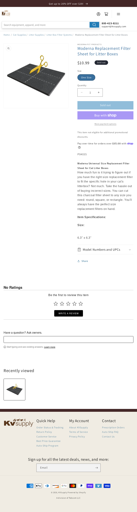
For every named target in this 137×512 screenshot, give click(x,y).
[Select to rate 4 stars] (74, 303)
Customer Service (46, 436)
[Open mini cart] (106, 14)
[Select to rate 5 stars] (80, 303)
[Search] (94, 25)
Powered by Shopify (77, 492)
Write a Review (69, 313)
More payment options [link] (105, 123)
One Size (86, 77)
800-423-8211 (110, 23)
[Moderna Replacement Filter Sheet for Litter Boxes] (14, 389)
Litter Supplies (36, 34)
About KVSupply (78, 427)
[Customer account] (98, 14)
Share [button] (85, 261)
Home (7, 34)
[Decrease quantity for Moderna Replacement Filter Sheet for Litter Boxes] (82, 92)
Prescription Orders (113, 427)
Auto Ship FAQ (110, 431)
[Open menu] (118, 14)
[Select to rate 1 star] (56, 303)
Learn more (49, 347)
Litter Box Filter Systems (59, 34)
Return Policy (44, 431)
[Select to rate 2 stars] (62, 303)
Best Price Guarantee (48, 441)
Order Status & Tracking (50, 427)
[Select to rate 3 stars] (68, 303)
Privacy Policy (77, 436)
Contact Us (108, 436)
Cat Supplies (19, 34)
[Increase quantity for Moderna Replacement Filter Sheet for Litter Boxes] (99, 92)
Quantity (81, 85)
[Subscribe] (96, 468)
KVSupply (62, 492)
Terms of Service (78, 431)
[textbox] (68, 339)
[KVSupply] (6, 13)
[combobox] (51, 24)
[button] (105, 249)
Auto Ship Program (47, 445)
